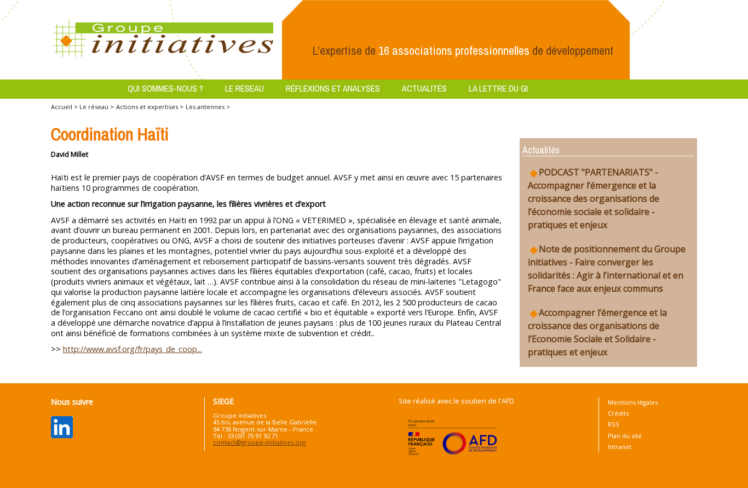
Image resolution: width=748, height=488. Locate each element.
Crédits (618, 413)
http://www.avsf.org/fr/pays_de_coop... (132, 349)
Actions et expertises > (149, 107)
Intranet (619, 446)
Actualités (424, 88)
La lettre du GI (498, 88)
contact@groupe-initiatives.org (259, 442)
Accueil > (65, 107)
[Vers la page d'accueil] (164, 38)
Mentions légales (633, 402)
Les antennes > (208, 107)
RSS (613, 424)
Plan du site (625, 436)
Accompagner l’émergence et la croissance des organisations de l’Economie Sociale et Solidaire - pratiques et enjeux (597, 332)
